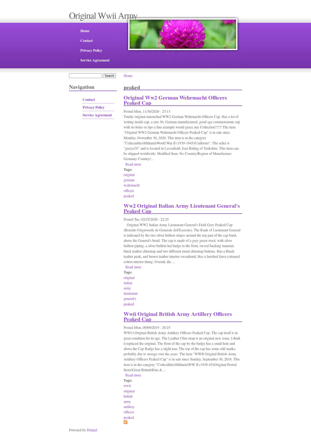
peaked (129, 195)
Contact (86, 40)
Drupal (92, 429)
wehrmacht (132, 185)
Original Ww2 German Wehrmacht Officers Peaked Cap (175, 100)
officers (129, 190)
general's (130, 298)
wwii (127, 385)
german (129, 179)
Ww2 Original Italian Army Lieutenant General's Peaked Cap (182, 208)
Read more (133, 164)
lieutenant (131, 293)
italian (128, 282)
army (127, 288)
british (128, 396)
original (129, 174)
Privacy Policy (91, 50)
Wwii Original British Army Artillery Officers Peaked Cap (178, 316)
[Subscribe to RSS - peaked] (125, 422)
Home (84, 30)
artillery (129, 406)
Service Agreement (95, 60)
